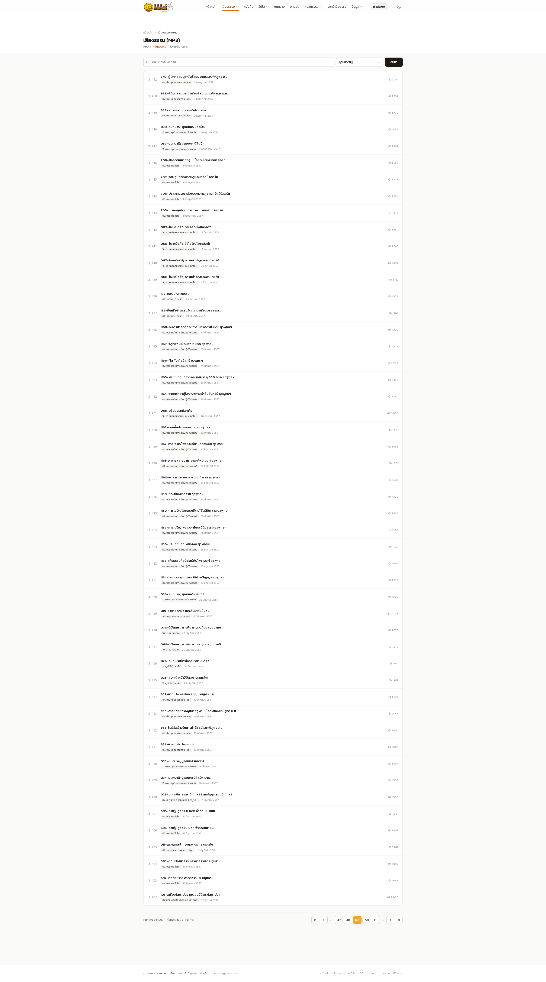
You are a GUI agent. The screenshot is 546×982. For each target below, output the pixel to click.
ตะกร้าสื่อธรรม (337, 6)
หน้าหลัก (210, 6)
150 (366, 920)
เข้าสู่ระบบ (379, 7)
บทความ (279, 6)
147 (339, 920)
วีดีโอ (261, 6)
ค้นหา (394, 62)
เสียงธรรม (228, 6)
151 (375, 920)
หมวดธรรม (312, 6)
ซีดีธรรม (398, 973)
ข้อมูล (355, 6)
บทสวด (294, 6)
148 (348, 920)
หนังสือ (248, 6)
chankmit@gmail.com (224, 973)
